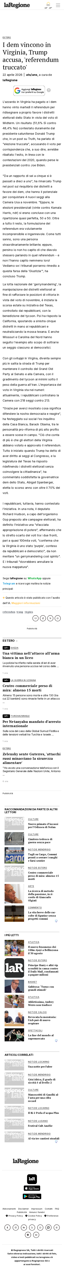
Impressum (36, 1209)
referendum (9, 612)
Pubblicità (22, 1212)
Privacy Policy (15, 1216)
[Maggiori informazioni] (49, 90)
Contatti (49, 1209)
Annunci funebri (37, 1212)
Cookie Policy (34, 1216)
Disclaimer (23, 1209)
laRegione (10, 80)
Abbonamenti (9, 1209)
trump (20, 612)
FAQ (57, 1209)
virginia (29, 612)
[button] (7, 1228)
